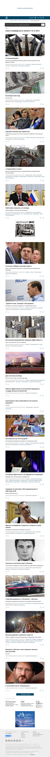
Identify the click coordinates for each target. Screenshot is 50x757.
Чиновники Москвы (34, 344)
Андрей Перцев (17, 481)
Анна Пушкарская (25, 381)
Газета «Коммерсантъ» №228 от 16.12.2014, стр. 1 (15, 64)
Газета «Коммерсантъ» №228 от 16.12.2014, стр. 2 (15, 272)
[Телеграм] (6, 741)
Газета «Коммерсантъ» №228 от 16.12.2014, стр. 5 (15, 639)
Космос (32, 272)
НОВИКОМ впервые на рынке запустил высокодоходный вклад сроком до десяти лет (42, 706)
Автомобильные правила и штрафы (17, 640)
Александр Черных (40, 137)
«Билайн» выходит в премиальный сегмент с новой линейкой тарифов (11, 704)
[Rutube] (17, 741)
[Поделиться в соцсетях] (43, 68)
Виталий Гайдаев (19, 101)
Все (13, 698)
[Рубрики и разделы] (43, 18)
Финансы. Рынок (29, 100)
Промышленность (29, 212)
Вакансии (23, 737)
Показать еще (25, 694)
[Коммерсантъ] (6, 18)
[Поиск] (41, 18)
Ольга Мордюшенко (28, 213)
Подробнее (32, 754)
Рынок (13, 101)
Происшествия (29, 531)
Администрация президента (15, 480)
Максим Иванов (9, 139)
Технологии (8, 642)
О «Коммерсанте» (25, 731)
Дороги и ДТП (28, 639)
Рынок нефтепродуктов (15, 213)
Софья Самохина (29, 407)
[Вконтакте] (9, 741)
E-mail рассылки (36, 735)
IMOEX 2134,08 (25, 20)
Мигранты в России (35, 443)
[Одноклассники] (14, 741)
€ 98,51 (15, 20)
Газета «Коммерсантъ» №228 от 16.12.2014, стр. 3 (15, 443)
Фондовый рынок (9, 176)
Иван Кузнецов (30, 176)
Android (34, 731)
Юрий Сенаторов (9, 605)
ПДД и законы (40, 639)
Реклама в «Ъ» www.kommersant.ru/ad (25, 8)
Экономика (28, 64)
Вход (39, 17)
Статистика (8, 65)
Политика (28, 137)
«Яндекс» (8, 640)
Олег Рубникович (19, 533)
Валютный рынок (37, 100)
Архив (22, 733)
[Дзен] (12, 741)
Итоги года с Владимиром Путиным (35, 480)
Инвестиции (8, 101)
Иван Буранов (20, 642)
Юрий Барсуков (36, 213)
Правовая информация (38, 734)
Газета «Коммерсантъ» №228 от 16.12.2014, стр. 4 (15, 531)
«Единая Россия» (34, 307)
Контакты (23, 734)
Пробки (32, 640)
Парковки (27, 640)
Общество (28, 443)
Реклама (23, 735)
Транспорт (14, 642)
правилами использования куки (24, 24)
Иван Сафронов (38, 272)
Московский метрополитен (38, 603)
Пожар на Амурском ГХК (35, 20)
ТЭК (22, 213)
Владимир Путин (24, 480)
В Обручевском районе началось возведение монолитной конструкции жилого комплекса (27, 704)
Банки (35, 175)
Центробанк (16, 176)
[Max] (20, 741)
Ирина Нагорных (16, 309)
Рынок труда (33, 137)
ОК (43, 24)
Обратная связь (36, 733)
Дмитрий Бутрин (15, 65)
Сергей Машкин (14, 569)
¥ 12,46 (19, 20)
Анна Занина (18, 381)
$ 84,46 (11, 20)
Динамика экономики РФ (36, 64)
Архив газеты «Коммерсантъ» (24, 65)
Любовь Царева (38, 176)
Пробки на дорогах (38, 640)
